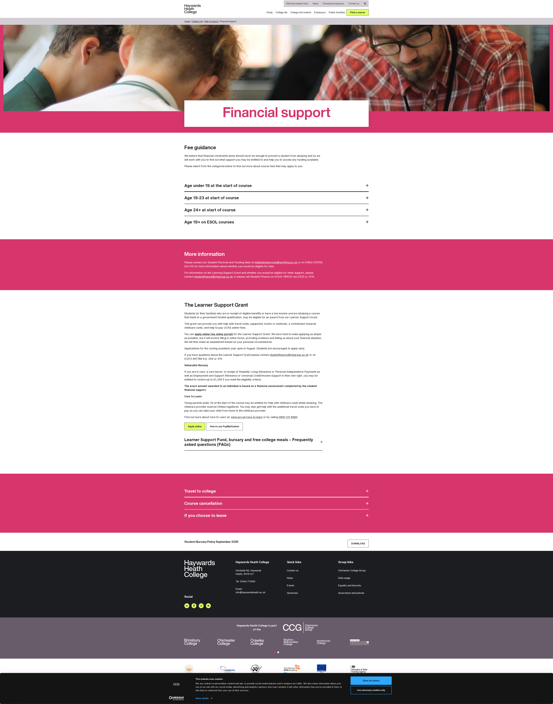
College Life (197, 21)
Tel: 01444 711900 (245, 581)
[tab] (276, 185)
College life (281, 12)
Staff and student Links (297, 3)
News (315, 3)
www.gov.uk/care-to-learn (247, 417)
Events (290, 585)
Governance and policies (351, 593)
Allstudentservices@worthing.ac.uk (276, 262)
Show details (202, 698)
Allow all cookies (371, 680)
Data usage (344, 578)
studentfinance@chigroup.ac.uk (213, 276)
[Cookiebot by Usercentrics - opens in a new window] (176, 698)
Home (187, 21)
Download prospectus (333, 3)
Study (269, 12)
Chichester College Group (352, 570)
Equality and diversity (349, 585)
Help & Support (211, 21)
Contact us (354, 3)
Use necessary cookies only (371, 690)
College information (300, 12)
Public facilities (337, 12)
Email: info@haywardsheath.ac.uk (250, 590)
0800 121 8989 (288, 417)
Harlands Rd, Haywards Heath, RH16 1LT (248, 572)
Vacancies (292, 593)
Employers (320, 12)
